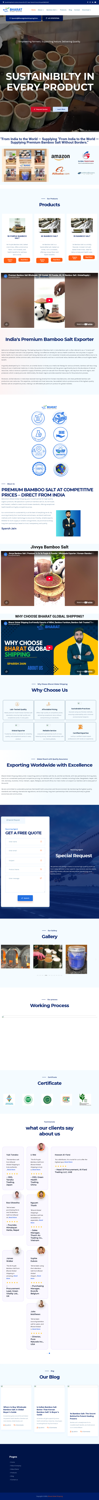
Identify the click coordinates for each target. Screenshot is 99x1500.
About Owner (15, 1469)
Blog (70, 10)
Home (33, 10)
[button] (3, 959)
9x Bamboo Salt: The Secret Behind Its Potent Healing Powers (83, 1416)
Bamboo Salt (51, 10)
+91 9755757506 (53, 18)
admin (9, 1425)
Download (85, 10)
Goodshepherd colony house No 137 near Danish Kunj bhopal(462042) (26, 2)
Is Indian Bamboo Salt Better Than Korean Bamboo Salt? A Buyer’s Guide (48, 1411)
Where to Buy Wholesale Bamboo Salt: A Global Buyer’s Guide (14, 1409)
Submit (26, 898)
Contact (77, 10)
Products (63, 10)
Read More (20, 1162)
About (40, 10)
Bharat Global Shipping (55, 1496)
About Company (16, 1466)
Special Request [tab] (14, 820)
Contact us (14, 1480)
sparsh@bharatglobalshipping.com (25, 18)
